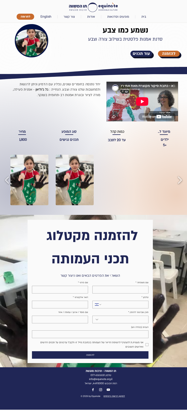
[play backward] (7, 180)
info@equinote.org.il (100, 379)
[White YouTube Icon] (108, 390)
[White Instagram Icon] (101, 390)
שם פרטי (83, 282)
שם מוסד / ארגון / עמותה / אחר (73, 312)
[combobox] (120, 319)
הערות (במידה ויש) (139, 327)
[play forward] (180, 180)
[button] (46, 16)
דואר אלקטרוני (80, 297)
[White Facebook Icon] (93, 390)
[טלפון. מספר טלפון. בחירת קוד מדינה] (98, 304)
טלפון (145, 297)
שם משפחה (142, 282)
